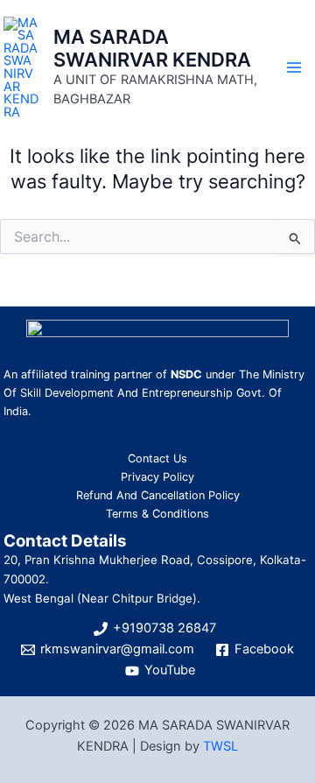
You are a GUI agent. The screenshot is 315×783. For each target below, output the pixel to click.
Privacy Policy (157, 476)
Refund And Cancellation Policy (158, 495)
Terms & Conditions (157, 513)
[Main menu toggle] (294, 67)
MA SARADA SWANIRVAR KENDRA (152, 48)
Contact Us (157, 458)
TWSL (220, 746)
